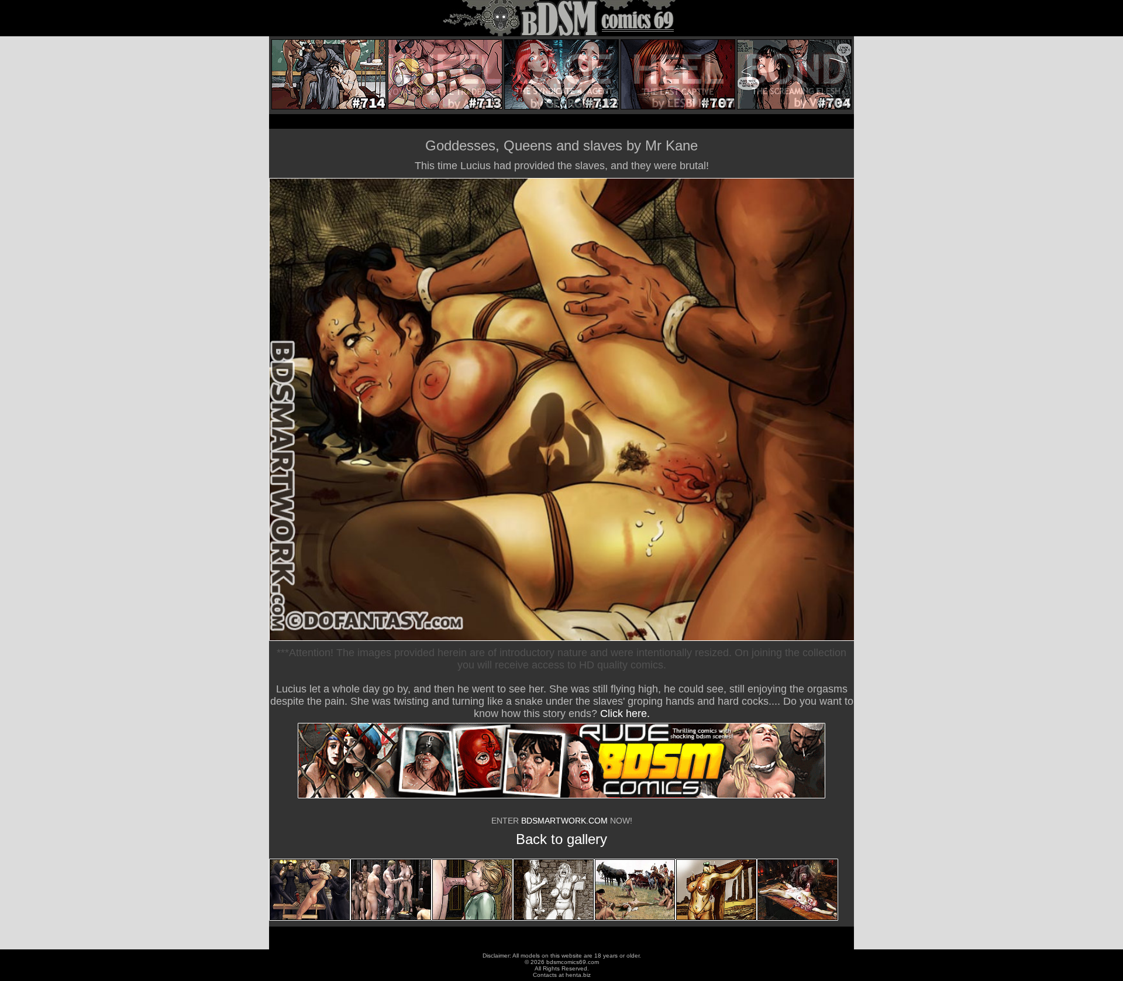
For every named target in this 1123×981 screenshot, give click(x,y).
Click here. (625, 713)
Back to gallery (561, 839)
